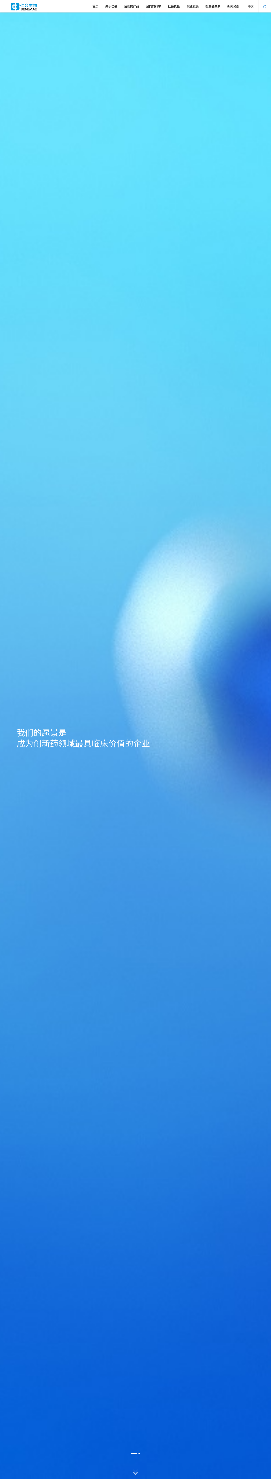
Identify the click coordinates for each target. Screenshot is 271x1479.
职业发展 (193, 6)
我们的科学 (153, 6)
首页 (95, 6)
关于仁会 (111, 6)
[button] (134, 1453)
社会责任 (174, 6)
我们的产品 (131, 6)
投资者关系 (213, 6)
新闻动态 (233, 6)
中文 (251, 6)
